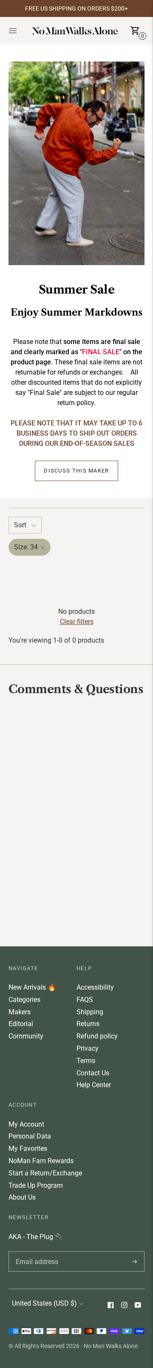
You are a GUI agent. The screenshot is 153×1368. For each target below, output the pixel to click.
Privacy (87, 1048)
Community (25, 1036)
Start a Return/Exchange (45, 1173)
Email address (35, 1251)
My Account (26, 1124)
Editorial (20, 1024)
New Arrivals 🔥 (32, 987)
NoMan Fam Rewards (41, 1161)
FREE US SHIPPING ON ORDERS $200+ (76, 8)
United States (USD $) (44, 1303)
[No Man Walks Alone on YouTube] (138, 1306)
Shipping (89, 1012)
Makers (19, 1012)
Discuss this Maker (76, 470)
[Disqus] (76, 820)
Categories (24, 1000)
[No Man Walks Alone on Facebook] (110, 1306)
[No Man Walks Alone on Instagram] (124, 1306)
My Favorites (27, 1148)
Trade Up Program (35, 1185)
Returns (87, 1024)
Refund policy (97, 1036)
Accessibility (95, 987)
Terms (85, 1061)
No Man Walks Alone (111, 1346)
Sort (20, 525)
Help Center (93, 1085)
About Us (22, 1197)
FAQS (84, 1000)
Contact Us (92, 1073)
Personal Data (29, 1136)
